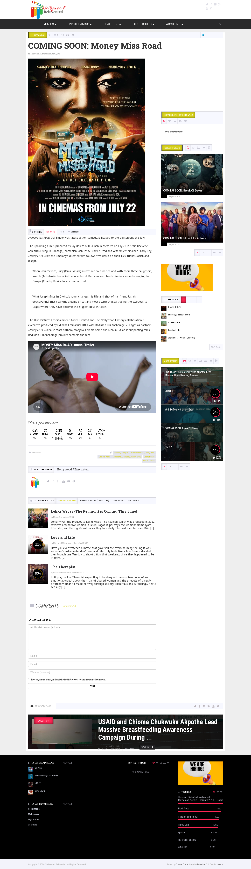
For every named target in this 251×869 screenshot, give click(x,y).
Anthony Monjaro (121, 452)
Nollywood (36, 452)
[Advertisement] (192, 82)
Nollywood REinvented (40, 54)
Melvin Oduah (149, 460)
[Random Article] (68, 35)
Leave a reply (68, 606)
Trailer (61, 232)
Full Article (50, 232)
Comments (75, 232)
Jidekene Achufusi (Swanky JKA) (127, 456)
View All (215, 347)
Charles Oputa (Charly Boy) (143, 452)
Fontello (201, 864)
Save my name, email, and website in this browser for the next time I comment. (68, 679)
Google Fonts (182, 864)
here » (220, 864)
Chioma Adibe (104, 456)
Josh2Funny (149, 456)
